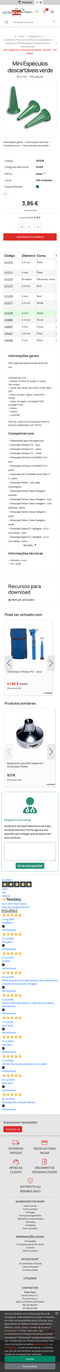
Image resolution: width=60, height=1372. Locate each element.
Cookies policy (42, 1344)
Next (14, 910)
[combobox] (36, 2)
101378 (40, 160)
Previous (6, 910)
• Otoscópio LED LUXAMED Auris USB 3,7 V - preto (29, 476)
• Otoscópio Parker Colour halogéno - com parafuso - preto (30, 505)
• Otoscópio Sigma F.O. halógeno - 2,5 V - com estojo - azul (29, 530)
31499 (39, 167)
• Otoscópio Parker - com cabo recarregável (24, 484)
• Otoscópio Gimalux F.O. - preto (24, 449)
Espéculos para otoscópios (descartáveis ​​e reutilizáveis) (27, 45)
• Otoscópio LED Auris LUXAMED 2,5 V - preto (28, 467)
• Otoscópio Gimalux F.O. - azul (24, 444)
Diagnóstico (35, 36)
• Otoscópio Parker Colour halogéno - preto (27, 513)
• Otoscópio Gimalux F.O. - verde (24, 453)
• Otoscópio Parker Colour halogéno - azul (29, 499)
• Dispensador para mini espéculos (26, 440)
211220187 (27, 2)
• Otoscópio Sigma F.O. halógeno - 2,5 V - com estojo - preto (29, 539)
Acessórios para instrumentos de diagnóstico (27, 39)
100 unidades (44, 180)
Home (19, 36)
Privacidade (11, 1347)
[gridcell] (12, 264)
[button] (41, 2)
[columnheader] (12, 255)
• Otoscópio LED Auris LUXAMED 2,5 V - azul (28, 459)
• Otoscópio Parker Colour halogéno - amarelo (27, 493)
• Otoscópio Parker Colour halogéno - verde (27, 522)
